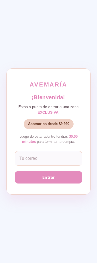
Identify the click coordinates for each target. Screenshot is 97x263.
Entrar (48, 177)
